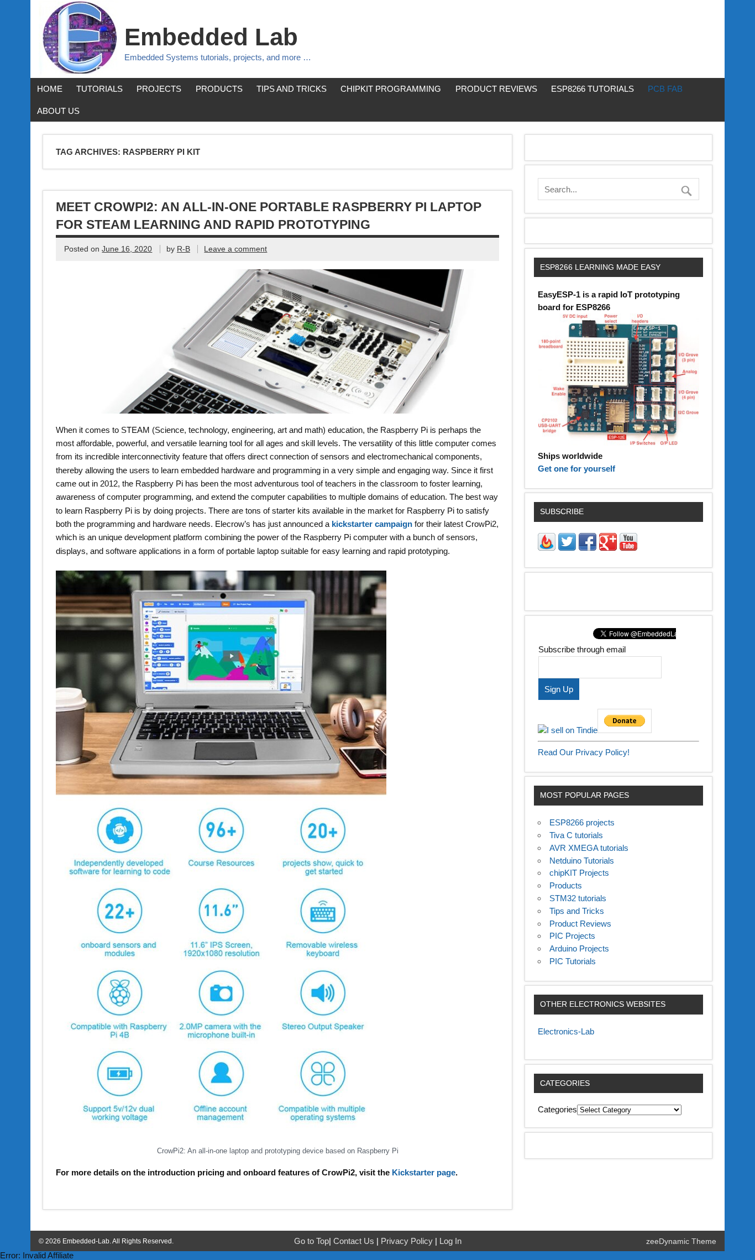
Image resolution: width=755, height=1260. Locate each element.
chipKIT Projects (579, 872)
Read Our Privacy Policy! (584, 752)
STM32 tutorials (577, 898)
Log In (450, 1241)
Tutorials (99, 88)
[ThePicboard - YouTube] (628, 547)
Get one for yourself (576, 468)
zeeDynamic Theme (681, 1241)
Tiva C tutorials (576, 835)
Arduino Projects (579, 948)
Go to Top (311, 1241)
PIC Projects (572, 935)
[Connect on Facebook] (587, 547)
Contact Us (354, 1241)
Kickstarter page (423, 1172)
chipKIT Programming (390, 88)
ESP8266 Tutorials (592, 88)
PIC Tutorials (572, 961)
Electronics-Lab (566, 1031)
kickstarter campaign (372, 524)
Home (49, 88)
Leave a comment (235, 249)
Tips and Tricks (291, 88)
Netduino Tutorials (581, 860)
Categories (557, 1109)
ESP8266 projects (582, 822)
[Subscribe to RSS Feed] (546, 547)
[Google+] (608, 547)
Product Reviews (496, 88)
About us (58, 111)
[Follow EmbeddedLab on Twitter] (567, 547)
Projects (159, 88)
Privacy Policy (408, 1241)
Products (219, 88)
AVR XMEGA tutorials (588, 848)
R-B (183, 249)
